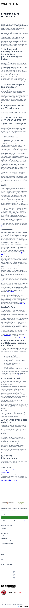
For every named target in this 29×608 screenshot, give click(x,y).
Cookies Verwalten (11, 602)
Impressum (3, 602)
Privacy (25, 520)
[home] (9, 4)
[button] (26, 3)
